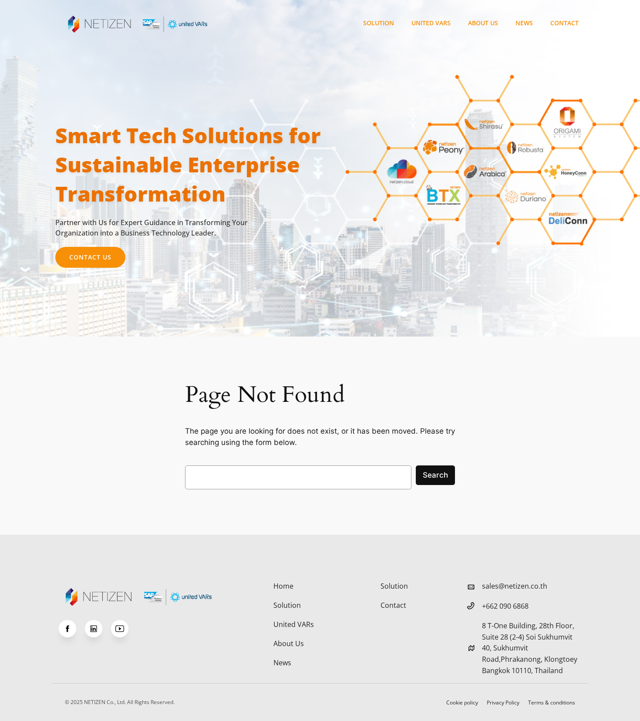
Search (435, 475)
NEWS (524, 23)
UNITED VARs (431, 23)
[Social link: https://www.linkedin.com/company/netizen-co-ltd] (98, 628)
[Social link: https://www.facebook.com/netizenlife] (72, 628)
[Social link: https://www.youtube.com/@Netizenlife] (124, 628)
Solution (378, 23)
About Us (483, 23)
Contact (564, 23)
